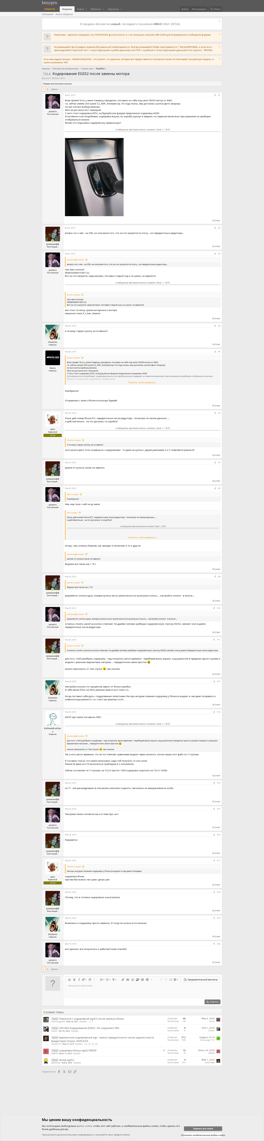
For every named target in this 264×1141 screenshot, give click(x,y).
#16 (218, 834)
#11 (218, 639)
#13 (218, 712)
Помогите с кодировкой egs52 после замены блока (91, 1018)
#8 (219, 488)
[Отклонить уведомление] (219, 21)
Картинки (113, 9)
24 (89, 1044)
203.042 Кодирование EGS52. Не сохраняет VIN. (89, 1028)
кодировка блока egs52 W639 (77, 1050)
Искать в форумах (64, 14)
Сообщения (47, 14)
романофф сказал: (75, 259)
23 (86, 1044)
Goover (54, 1031)
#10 (218, 608)
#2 (219, 228)
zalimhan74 (56, 1044)
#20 (218, 944)
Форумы (67, 9)
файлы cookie (84, 1125)
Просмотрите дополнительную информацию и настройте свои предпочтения (86, 1134)
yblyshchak (56, 1062)
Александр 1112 (207, 1040)
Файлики (96, 9)
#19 (218, 918)
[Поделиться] (215, 95)
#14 (218, 783)
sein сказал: (72, 512)
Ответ (217, 220)
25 (93, 1044)
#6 (219, 413)
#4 (219, 326)
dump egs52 (66, 1060)
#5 (219, 351)
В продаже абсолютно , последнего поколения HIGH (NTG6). (130, 24)
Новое (80, 9)
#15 (218, 809)
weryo (212, 1021)
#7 (219, 462)
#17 (218, 860)
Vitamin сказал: (74, 440)
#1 (219, 95)
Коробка (83, 1021)
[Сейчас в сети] (52, 240)
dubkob (54, 1053)
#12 (218, 681)
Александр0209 (58, 1021)
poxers (47, 78)
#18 (218, 892)
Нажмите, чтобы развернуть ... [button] (143, 382)
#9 (219, 576)
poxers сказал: (73, 294)
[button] (57, 9)
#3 (219, 253)
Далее (54, 89)
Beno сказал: (73, 494)
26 (96, 1044)
